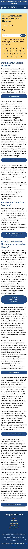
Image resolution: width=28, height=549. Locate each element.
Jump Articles (9, 7)
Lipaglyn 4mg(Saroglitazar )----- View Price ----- (14, 299)
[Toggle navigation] (25, 7)
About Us (14, 521)
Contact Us (14, 523)
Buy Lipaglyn (14, 160)
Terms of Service (14, 528)
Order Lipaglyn (14, 96)
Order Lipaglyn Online (14, 504)
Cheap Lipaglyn (14, 372)
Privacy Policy (14, 525)
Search (23, 35)
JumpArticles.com (14, 514)
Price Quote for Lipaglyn (14, 434)
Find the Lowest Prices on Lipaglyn (14, 235)
